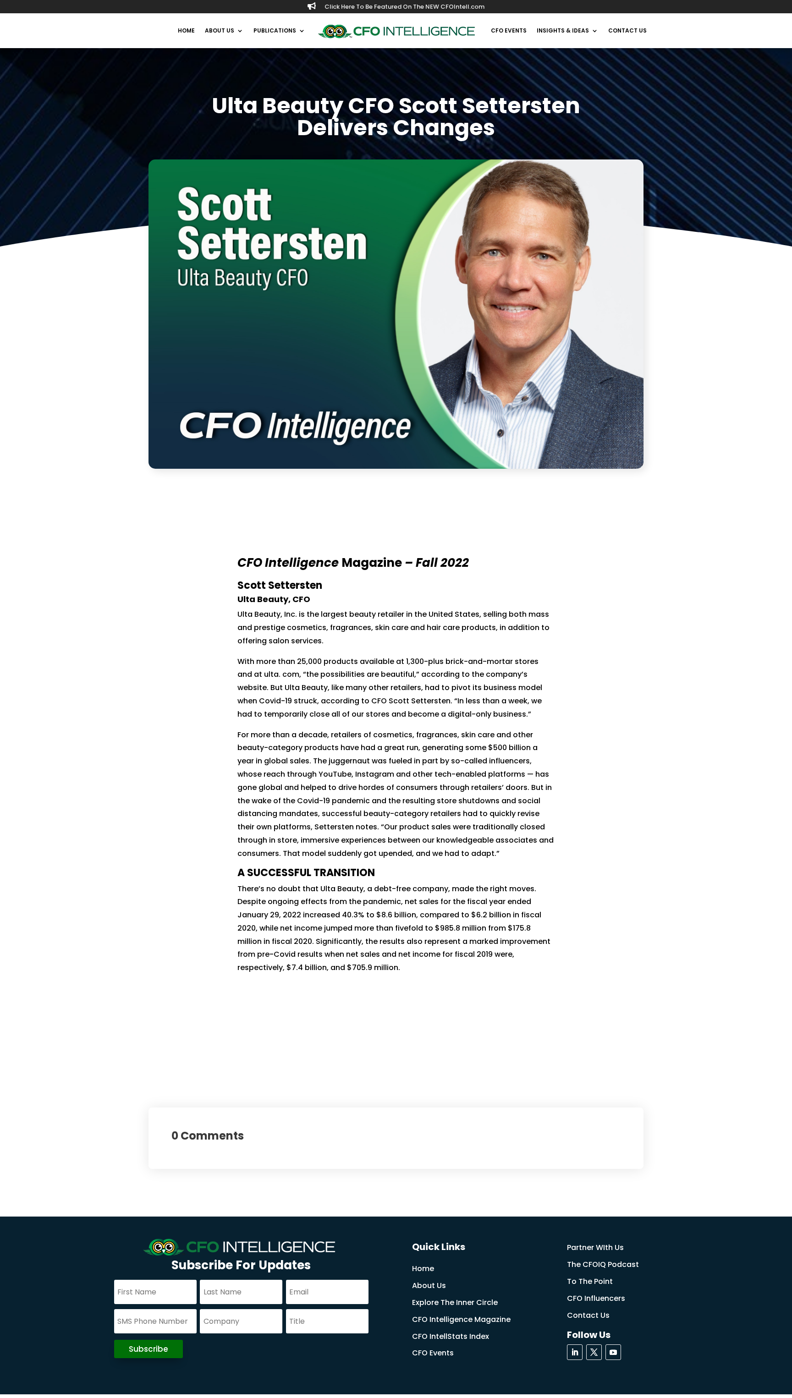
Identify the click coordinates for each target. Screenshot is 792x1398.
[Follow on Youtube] (613, 1352)
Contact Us (627, 30)
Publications (274, 30)
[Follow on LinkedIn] (575, 1352)
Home (186, 30)
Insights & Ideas (563, 30)
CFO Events (509, 30)
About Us (219, 30)
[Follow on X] (594, 1352)
